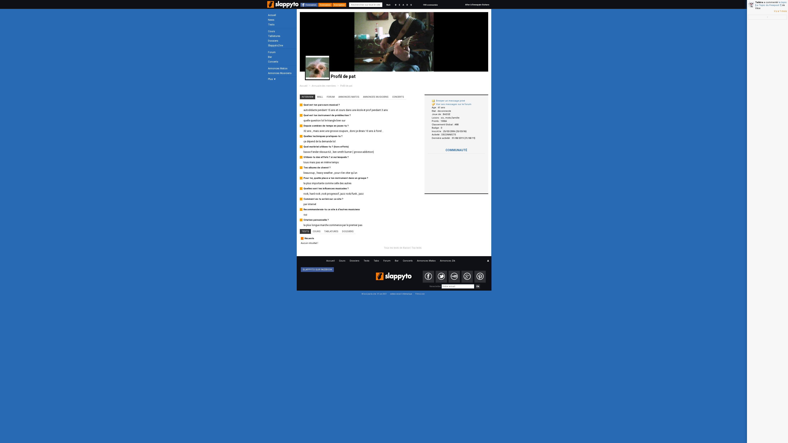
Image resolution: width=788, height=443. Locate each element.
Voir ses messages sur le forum (453, 104)
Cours (271, 31)
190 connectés (430, 5)
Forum (272, 52)
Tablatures (274, 36)
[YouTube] (454, 277)
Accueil (272, 15)
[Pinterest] (480, 277)
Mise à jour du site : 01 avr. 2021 (374, 294)
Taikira (759, 2)
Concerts (273, 61)
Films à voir (420, 294)
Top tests (416, 248)
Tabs (376, 260)
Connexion (311, 5)
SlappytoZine (275, 45)
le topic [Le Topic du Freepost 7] (771, 4)
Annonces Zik (447, 260)
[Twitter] (441, 277)
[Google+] (467, 277)
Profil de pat (346, 85)
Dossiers (273, 40)
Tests (271, 24)
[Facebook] (428, 277)
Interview (307, 97)
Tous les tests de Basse (397, 248)
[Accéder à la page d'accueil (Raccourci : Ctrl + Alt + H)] (283, 6)
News (271, 19)
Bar (270, 57)
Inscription (339, 5)
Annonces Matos (277, 68)
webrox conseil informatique (401, 294)
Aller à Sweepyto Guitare (477, 4)
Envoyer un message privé (450, 100)
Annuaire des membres (324, 85)
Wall (320, 97)
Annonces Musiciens (280, 73)
